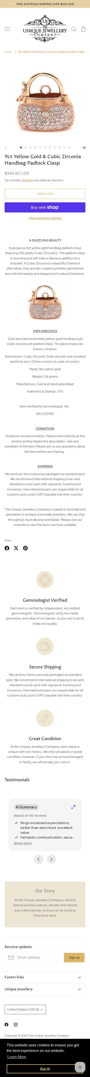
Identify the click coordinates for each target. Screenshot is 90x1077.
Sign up (74, 958)
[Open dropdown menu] (79, 977)
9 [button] (60, 147)
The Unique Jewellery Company (48, 1035)
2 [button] (26, 147)
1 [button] (21, 147)
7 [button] (50, 147)
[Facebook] (6, 1024)
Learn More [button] (16, 1057)
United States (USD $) (23, 1009)
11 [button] (69, 147)
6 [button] (45, 147)
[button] (23, 843)
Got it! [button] (45, 1069)
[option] (45, 101)
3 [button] (31, 147)
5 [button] (40, 147)
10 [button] (64, 147)
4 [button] (35, 147)
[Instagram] (15, 1024)
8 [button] (55, 147)
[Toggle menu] (7, 29)
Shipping (27, 180)
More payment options (45, 218)
